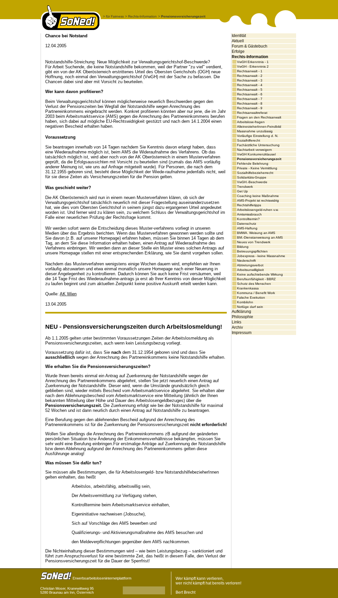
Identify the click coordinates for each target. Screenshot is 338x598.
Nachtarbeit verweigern (254, 149)
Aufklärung (241, 311)
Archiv (237, 327)
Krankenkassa (248, 288)
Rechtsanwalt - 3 (249, 80)
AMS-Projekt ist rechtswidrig (258, 200)
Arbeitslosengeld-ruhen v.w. (258, 210)
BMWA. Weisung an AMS (256, 233)
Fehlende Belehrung (252, 163)
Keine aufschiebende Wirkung (260, 274)
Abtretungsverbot (250, 265)
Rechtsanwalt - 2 (249, 76)
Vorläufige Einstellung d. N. (257, 136)
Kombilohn (245, 302)
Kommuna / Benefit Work (256, 293)
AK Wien (68, 293)
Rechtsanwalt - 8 (249, 103)
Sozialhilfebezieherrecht (255, 173)
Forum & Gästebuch (249, 46)
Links (236, 322)
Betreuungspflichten (252, 251)
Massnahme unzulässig (255, 131)
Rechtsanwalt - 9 (249, 108)
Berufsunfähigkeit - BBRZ (256, 279)
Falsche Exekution (251, 297)
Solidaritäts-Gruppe (251, 177)
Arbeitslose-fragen (251, 122)
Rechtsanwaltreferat (252, 113)
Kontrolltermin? (248, 219)
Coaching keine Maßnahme (258, 196)
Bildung (243, 247)
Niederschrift (246, 260)
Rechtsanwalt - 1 (249, 71)
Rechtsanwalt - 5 (249, 89)
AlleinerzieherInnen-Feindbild (259, 126)
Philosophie (242, 317)
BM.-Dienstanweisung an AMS (260, 237)
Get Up (242, 191)
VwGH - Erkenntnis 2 (253, 66)
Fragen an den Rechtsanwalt (259, 117)
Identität (239, 35)
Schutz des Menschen (254, 283)
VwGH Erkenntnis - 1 (253, 62)
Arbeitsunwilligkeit (250, 270)
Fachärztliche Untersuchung (258, 145)
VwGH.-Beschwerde (252, 182)
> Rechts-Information (141, 16)
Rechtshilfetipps (249, 205)
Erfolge (238, 51)
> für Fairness (113, 16)
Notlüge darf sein (250, 307)
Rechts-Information (250, 56)
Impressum (242, 332)
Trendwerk (245, 186)
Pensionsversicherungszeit (259, 159)
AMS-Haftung (247, 228)
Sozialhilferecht (248, 140)
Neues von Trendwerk (253, 242)
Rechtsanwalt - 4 (249, 85)
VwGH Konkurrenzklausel (256, 154)
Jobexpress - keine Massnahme (261, 256)
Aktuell (238, 41)
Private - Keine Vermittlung (257, 168)
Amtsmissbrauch (249, 214)
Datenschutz (246, 223)
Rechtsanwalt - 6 (249, 94)
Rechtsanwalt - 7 (249, 99)
